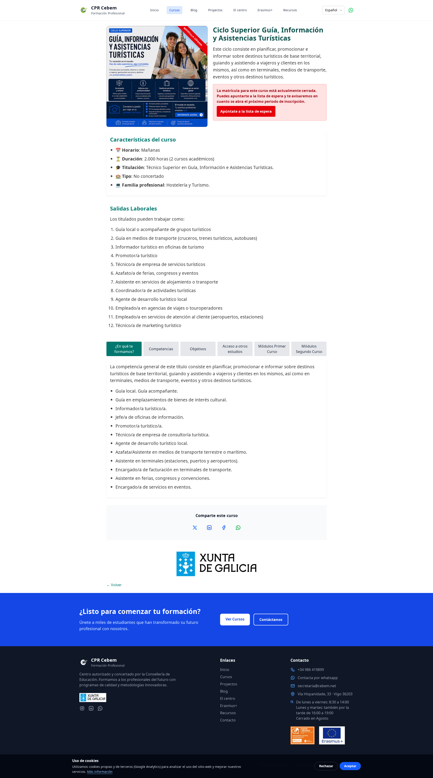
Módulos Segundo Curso (309, 349)
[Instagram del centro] (82, 708)
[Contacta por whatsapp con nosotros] (100, 708)
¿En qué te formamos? (124, 349)
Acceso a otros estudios (235, 349)
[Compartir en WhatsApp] (238, 527)
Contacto (228, 720)
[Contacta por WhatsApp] (351, 10)
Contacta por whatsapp (318, 677)
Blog (194, 10)
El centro (240, 10)
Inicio (154, 10)
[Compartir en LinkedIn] (209, 527)
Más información (100, 771)
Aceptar (350, 766)
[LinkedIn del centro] (91, 708)
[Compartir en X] (194, 527)
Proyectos (215, 10)
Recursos (290, 10)
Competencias (161, 348)
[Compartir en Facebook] (223, 527)
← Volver (114, 584)
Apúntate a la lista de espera (246, 111)
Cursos (174, 10)
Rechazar (326, 766)
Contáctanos (270, 619)
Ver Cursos (235, 619)
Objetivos (198, 348)
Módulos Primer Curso (272, 349)
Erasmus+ (265, 10)
